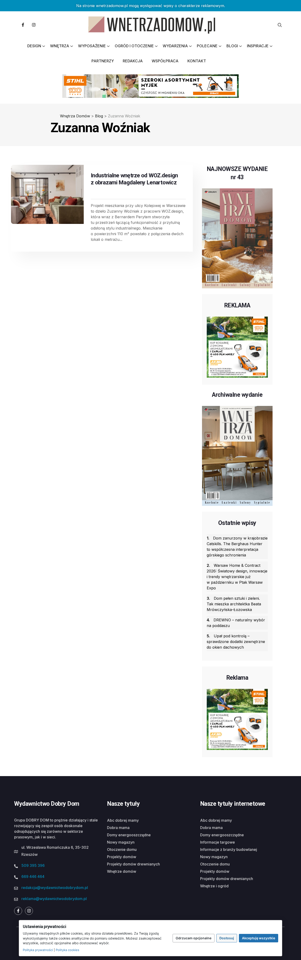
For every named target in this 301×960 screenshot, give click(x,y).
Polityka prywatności (38, 950)
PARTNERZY (102, 61)
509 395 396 (33, 865)
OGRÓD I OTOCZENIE (134, 46)
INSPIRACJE (258, 46)
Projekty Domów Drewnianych (133, 864)
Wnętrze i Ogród (214, 886)
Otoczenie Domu (122, 849)
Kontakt (196, 61)
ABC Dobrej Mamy (123, 820)
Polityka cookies (67, 950)
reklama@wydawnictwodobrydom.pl (54, 898)
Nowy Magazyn (121, 842)
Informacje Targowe (217, 842)
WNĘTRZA (59, 46)
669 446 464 (32, 876)
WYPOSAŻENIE (92, 46)
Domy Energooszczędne (129, 835)
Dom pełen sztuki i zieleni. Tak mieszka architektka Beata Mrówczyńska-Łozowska (234, 604)
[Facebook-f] (23, 25)
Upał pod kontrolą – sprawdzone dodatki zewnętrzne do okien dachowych (236, 642)
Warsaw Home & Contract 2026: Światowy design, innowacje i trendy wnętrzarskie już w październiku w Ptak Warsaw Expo (237, 576)
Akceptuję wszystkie (258, 938)
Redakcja (133, 61)
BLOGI (232, 46)
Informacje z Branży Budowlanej (228, 849)
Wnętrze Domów (121, 871)
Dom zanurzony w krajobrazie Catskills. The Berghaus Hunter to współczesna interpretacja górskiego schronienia (237, 546)
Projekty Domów (121, 856)
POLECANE (207, 46)
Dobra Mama (118, 827)
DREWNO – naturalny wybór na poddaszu (236, 623)
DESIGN (34, 46)
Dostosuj (226, 938)
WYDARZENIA (175, 46)
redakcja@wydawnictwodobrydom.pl (54, 887)
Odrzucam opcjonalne (193, 938)
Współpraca (165, 61)
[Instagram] (34, 25)
